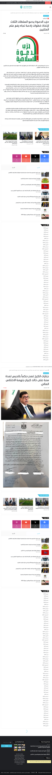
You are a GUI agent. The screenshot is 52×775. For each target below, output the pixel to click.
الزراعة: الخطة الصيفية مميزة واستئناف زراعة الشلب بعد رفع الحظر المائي (11, 142)
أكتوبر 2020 (45, 334)
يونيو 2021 (46, 317)
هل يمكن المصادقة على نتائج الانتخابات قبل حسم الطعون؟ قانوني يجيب (25, 190)
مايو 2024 (46, 280)
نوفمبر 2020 (45, 332)
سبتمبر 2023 (45, 297)
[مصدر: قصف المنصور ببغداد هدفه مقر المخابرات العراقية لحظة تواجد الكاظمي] (45, 174)
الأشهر (38, 167)
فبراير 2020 (46, 351)
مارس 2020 (46, 349)
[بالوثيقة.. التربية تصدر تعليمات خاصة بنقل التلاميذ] (45, 180)
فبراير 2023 (46, 303)
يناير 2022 (46, 305)
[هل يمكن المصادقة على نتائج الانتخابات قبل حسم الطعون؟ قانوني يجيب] (45, 192)
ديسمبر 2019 (45, 355)
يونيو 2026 (45, 228)
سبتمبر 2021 (45, 311)
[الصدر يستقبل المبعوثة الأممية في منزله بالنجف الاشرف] (45, 198)
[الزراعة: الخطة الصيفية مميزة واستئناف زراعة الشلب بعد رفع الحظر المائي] (10, 136)
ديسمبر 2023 (45, 290)
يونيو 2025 (45, 253)
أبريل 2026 (46, 232)
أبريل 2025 (46, 257)
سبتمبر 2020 (45, 336)
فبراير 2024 (45, 286)
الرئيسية (46, 12)
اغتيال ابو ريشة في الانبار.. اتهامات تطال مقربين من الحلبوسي (28, 202)
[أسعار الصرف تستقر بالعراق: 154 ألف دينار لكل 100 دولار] (19, 750)
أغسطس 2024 (45, 274)
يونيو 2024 (45, 278)
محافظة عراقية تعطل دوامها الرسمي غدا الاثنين (30, 184)
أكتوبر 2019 (45, 359)
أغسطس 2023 (45, 299)
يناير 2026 (46, 238)
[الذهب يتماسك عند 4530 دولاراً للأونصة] (15, 750)
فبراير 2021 (46, 326)
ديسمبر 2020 (45, 330)
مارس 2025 (46, 259)
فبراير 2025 (46, 261)
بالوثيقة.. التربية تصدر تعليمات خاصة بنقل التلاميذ (30, 178)
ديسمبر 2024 (45, 265)
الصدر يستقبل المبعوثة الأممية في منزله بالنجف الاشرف (28, 196)
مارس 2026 (46, 234)
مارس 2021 (46, 324)
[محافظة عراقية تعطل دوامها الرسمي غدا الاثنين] (45, 186)
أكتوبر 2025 (45, 244)
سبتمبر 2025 (45, 246)
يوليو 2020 (46, 340)
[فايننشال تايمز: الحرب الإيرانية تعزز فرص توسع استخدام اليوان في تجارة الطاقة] (19, 747)
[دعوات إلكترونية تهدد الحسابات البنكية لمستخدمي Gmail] (15, 747)
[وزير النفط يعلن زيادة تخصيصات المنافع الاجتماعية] (45, 210)
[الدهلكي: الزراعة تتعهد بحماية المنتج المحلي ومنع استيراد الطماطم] (23, 750)
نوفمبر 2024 (45, 267)
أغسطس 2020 (45, 338)
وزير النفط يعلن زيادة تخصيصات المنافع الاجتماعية (30, 208)
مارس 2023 (46, 301)
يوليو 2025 (46, 251)
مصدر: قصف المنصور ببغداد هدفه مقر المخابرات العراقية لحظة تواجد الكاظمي (24, 172)
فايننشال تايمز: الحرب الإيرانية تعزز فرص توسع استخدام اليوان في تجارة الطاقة (27, 2)
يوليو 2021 (46, 315)
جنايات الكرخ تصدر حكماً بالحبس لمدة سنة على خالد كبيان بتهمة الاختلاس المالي (42, 142)
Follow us (48, 758)
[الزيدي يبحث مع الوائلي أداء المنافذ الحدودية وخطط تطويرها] (26, 136)
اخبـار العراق (42, 12)
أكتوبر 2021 (45, 309)
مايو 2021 (46, 320)
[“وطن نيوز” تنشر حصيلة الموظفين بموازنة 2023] (45, 216)
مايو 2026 (46, 230)
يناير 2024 (46, 288)
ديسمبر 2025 (45, 240)
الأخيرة (13, 167)
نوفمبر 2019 (45, 357)
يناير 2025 (46, 263)
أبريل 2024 (46, 282)
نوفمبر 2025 (45, 242)
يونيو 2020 (45, 343)
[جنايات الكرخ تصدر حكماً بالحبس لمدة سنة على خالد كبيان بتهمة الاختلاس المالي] (42, 136)
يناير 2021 (46, 328)
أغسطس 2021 (45, 313)
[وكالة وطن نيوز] (26, 7)
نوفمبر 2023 (45, 292)
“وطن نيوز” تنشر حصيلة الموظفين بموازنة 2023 (30, 214)
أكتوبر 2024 (45, 269)
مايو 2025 (46, 255)
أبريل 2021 (46, 322)
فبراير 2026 (46, 236)
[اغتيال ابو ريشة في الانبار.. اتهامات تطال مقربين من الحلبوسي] (45, 204)
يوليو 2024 (45, 276)
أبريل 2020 (46, 347)
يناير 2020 (46, 353)
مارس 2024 (46, 284)
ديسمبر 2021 (45, 307)
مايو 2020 (46, 345)
